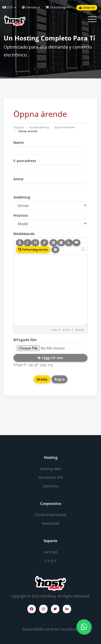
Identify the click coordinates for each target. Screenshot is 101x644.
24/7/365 (50, 552)
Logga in (87, 7)
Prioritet (20, 215)
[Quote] (76, 242)
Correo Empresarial (50, 514)
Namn (18, 142)
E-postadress (24, 160)
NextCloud (50, 523)
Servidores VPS (50, 477)
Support (18, 127)
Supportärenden (64, 127)
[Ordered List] (61, 242)
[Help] (55, 249)
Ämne (18, 179)
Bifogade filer (25, 339)
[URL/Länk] (44, 242)
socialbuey (69, 629)
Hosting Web (50, 468)
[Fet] (20, 242)
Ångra (59, 379)
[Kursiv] (27, 242)
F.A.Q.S (50, 560)
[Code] (69, 242)
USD (10, 7)
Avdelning (21, 197)
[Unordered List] (53, 242)
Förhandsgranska (34, 249)
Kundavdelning (39, 127)
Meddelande (24, 233)
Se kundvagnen (60, 7)
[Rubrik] (35, 242)
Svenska (31, 7)
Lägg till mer (52, 357)
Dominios (50, 486)
